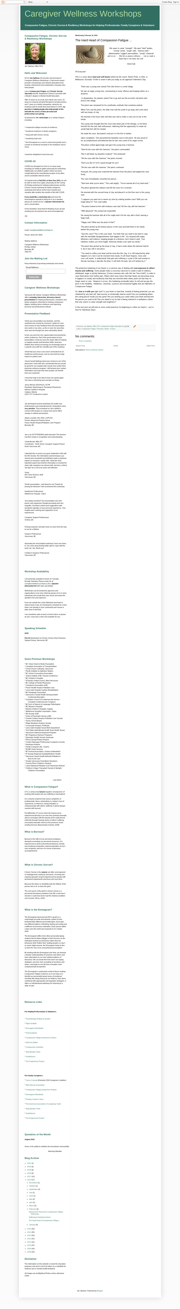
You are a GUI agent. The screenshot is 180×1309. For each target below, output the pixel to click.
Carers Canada (32, 1080)
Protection (100, 329)
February (32, 1209)
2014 (29, 1232)
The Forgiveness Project (35, 1061)
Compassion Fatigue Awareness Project (41, 1038)
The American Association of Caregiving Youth (43, 1104)
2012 (29, 1239)
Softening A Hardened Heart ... (40, 1217)
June (31, 1196)
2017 (29, 1177)
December (33, 1183)
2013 (29, 1235)
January (32, 1225)
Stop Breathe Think (33, 1052)
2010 (29, 1245)
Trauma (112, 329)
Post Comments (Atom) (94, 350)
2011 (29, 1242)
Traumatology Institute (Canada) (38, 1019)
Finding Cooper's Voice (34, 1099)
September (33, 1189)
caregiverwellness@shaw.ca (41, 230)
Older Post (151, 346)
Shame (106, 329)
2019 (29, 1170)
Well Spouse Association (35, 1085)
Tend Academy (31, 1033)
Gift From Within (32, 1043)
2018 (29, 1173)
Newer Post (80, 346)
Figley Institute (31, 1023)
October (32, 1186)
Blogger (100, 1291)
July (31, 1193)
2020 (29, 1167)
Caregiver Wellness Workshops (83, 13)
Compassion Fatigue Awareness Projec (41, 1090)
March (31, 1206)
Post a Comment (85, 341)
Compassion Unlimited (34, 1047)
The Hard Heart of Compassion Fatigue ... (44, 1220)
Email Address (32, 267)
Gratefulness (30, 1057)
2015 (29, 1229)
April (31, 1202)
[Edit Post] (134, 326)
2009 (29, 1249)
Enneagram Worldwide (34, 1028)
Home (115, 346)
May (31, 1199)
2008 (29, 1252)
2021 (29, 1163)
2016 (29, 1180)
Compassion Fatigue (89, 329)
